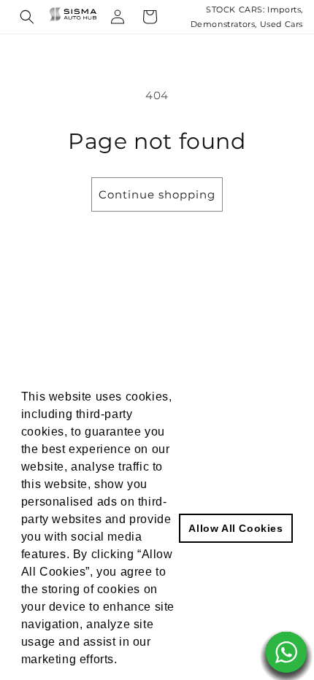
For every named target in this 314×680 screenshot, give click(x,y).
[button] (27, 17)
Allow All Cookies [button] (235, 528)
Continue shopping (157, 194)
